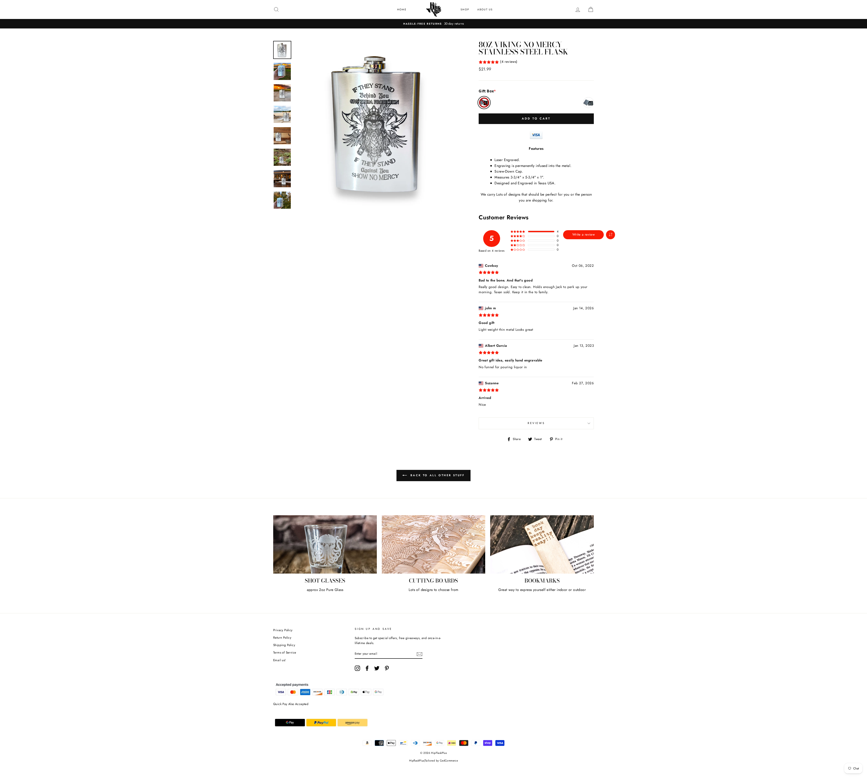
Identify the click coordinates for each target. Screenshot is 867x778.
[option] (433, 23)
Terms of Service (284, 652)
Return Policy (282, 637)
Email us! (279, 660)
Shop (465, 9)
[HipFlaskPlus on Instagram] (357, 668)
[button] (610, 234)
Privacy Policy (283, 630)
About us (485, 9)
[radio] (484, 102)
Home (401, 9)
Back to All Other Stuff (436, 475)
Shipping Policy (284, 645)
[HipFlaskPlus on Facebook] (367, 668)
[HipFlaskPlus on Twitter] (377, 668)
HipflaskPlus (416, 761)
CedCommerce (449, 761)
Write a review (583, 234)
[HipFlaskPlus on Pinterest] (386, 668)
